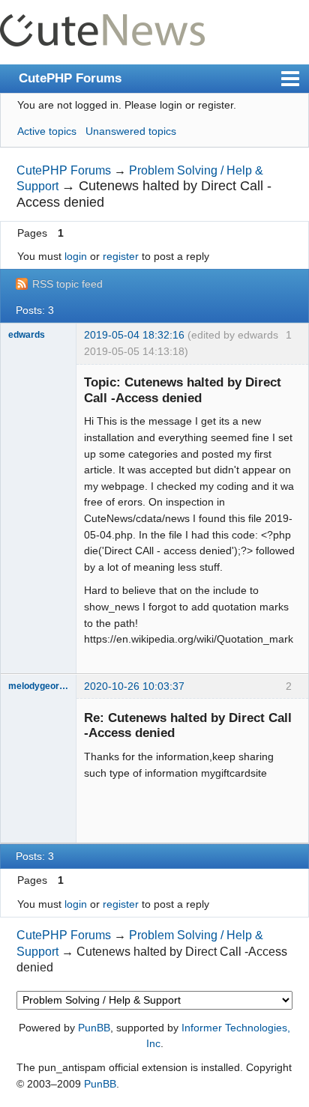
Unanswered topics (131, 131)
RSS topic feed (67, 284)
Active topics (46, 131)
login (75, 256)
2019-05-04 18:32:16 (134, 335)
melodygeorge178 (38, 686)
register (121, 256)
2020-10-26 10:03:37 (134, 686)
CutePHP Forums (70, 77)
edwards (26, 334)
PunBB (94, 1028)
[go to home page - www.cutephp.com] (102, 22)
